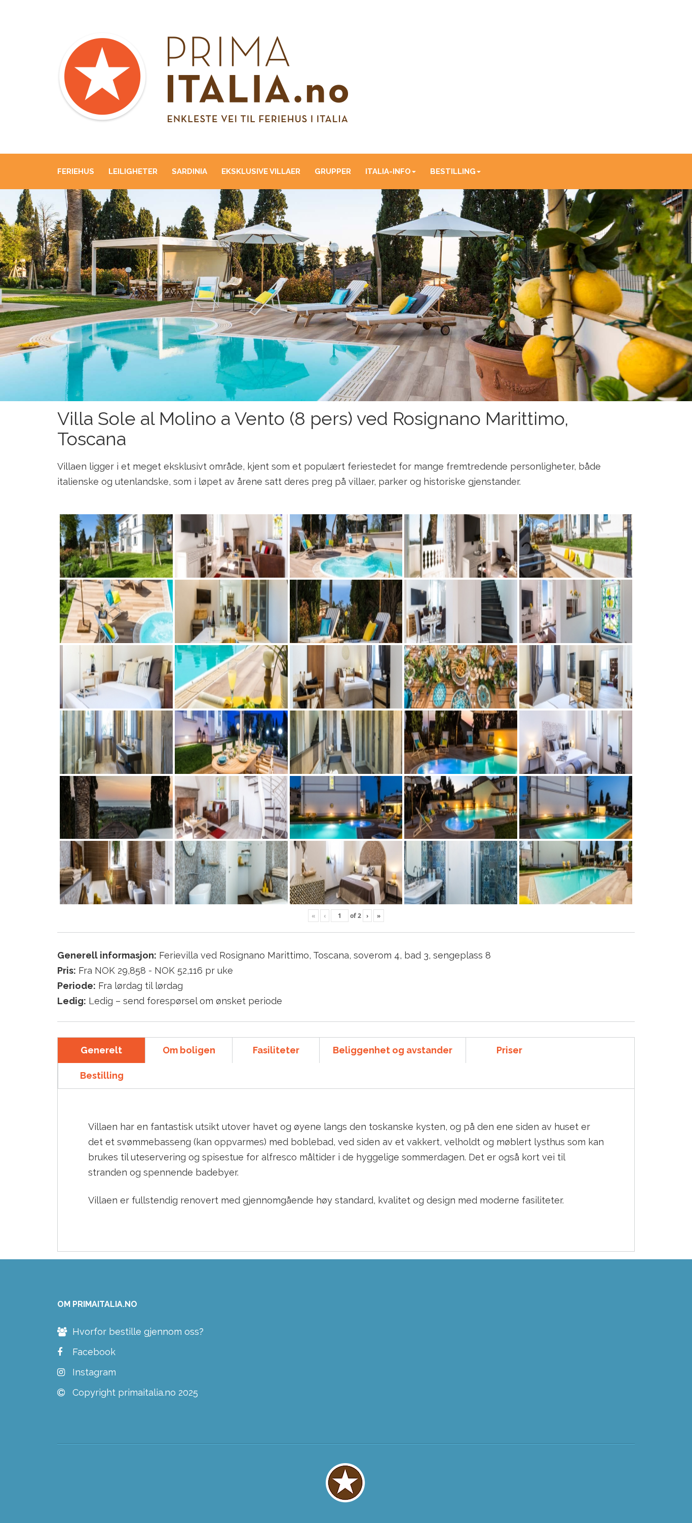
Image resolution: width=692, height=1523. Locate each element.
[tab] (101, 1050)
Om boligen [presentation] (189, 1050)
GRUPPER (333, 171)
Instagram (94, 1372)
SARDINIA (189, 171)
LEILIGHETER (133, 171)
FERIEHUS (75, 171)
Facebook (94, 1352)
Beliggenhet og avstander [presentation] (392, 1050)
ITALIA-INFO (388, 171)
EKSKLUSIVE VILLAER (260, 171)
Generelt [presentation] (101, 1050)
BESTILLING (453, 171)
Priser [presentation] (509, 1050)
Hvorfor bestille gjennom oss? (138, 1332)
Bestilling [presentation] (102, 1075)
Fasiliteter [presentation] (276, 1050)
